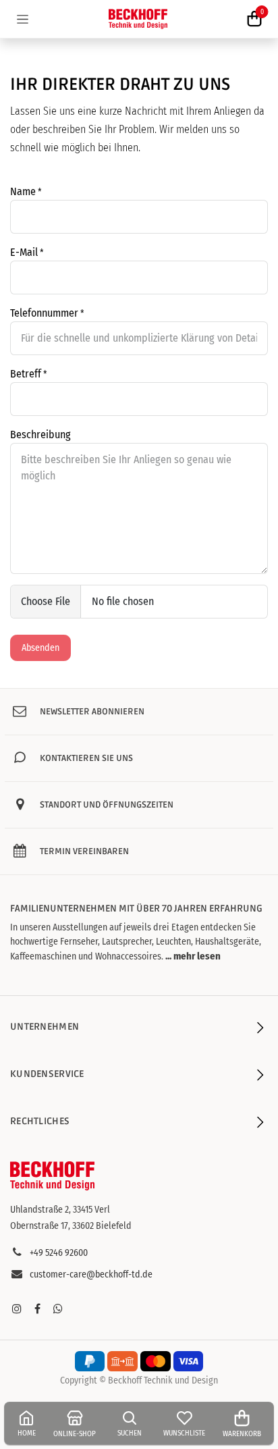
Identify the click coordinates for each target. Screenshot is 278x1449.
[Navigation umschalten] (22, 19)
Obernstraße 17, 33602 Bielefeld (71, 1226)
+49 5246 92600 (59, 1253)
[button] (192, 956)
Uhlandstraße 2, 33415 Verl (60, 1209)
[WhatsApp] (58, 1308)
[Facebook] (37, 1308)
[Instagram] (17, 1308)
